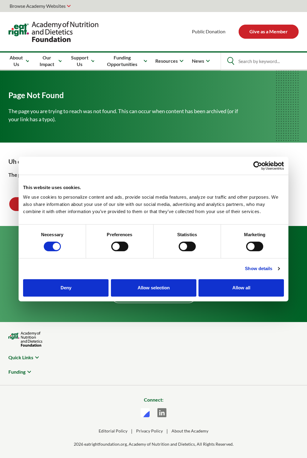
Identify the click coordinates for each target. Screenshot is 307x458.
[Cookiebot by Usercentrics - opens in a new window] (257, 165)
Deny (66, 287)
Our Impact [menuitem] (47, 61)
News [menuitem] (198, 61)
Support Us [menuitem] (79, 61)
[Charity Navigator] (145, 412)
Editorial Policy (113, 430)
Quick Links (20, 357)
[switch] (119, 246)
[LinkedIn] (162, 412)
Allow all (241, 287)
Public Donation (208, 31)
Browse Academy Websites (38, 6)
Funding (16, 372)
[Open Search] (230, 61)
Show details (258, 268)
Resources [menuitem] (166, 61)
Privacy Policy (149, 430)
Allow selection (154, 287)
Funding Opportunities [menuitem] (122, 61)
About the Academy (189, 430)
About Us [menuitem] (16, 61)
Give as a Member (268, 31)
